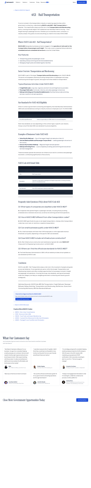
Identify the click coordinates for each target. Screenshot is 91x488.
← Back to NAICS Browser (21, 305)
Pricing (37, 2)
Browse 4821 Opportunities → (23, 299)
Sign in (74, 2)
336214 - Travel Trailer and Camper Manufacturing (28, 316)
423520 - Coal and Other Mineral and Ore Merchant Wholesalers (32, 318)
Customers (32, 2)
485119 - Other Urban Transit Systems (25, 312)
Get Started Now (82, 400)
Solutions (25, 2)
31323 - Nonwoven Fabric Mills (23, 314)
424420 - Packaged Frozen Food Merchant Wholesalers (29, 320)
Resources (44, 2)
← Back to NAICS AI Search (22, 10)
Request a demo (81, 2)
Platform (18, 2)
